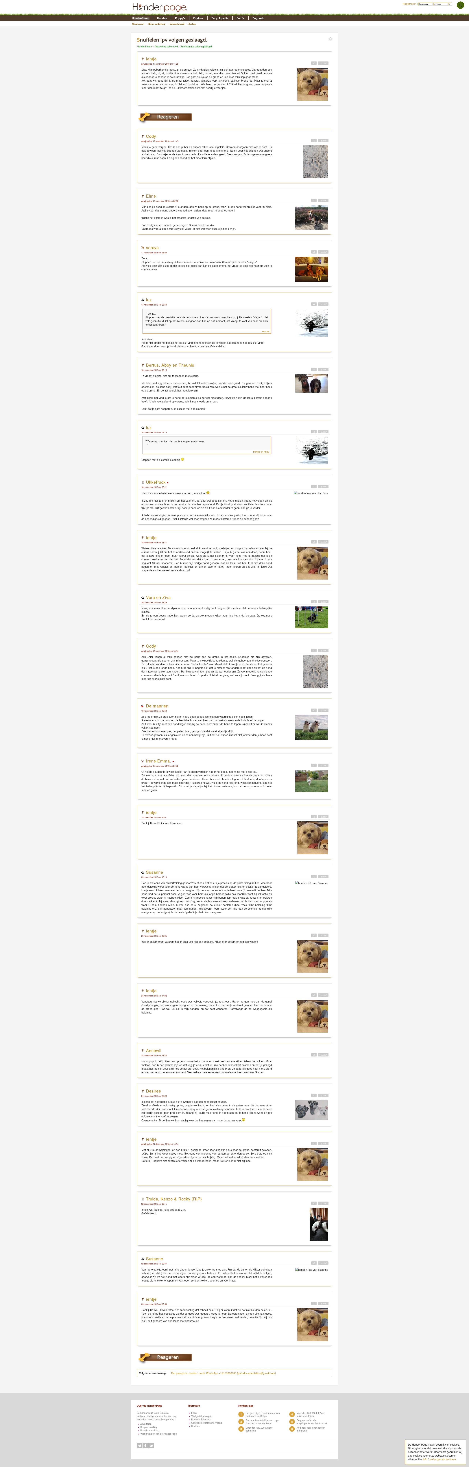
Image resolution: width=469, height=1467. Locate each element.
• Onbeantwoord (176, 23)
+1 (314, 369)
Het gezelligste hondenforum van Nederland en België (263, 1414)
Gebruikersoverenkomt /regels (206, 1422)
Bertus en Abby (261, 451)
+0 (314, 63)
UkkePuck (156, 482)
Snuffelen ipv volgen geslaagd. (197, 46)
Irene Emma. (159, 761)
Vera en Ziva (158, 597)
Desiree (153, 1091)
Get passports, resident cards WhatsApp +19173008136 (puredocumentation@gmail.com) (223, 1373)
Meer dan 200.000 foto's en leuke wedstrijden (311, 1414)
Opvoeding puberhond (166, 46)
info (425, 1459)
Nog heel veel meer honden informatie (311, 1429)
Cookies (195, 1426)
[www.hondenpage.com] (160, 13)
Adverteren (146, 1423)
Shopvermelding (148, 1427)
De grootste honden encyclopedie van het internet (312, 1422)
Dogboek (258, 18)
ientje (151, 58)
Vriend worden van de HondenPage (158, 1433)
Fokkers (198, 18)
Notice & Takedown (201, 1419)
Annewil (153, 1050)
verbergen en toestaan (442, 1459)
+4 (314, 304)
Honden (162, 18)
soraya (152, 247)
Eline (151, 196)
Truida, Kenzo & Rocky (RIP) (174, 1199)
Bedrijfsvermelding (149, 1430)
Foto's (240, 18)
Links (194, 1412)
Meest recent (138, 23)
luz (149, 299)
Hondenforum (140, 18)
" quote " (323, 63)
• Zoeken (191, 23)
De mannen (157, 706)
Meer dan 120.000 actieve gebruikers (259, 1429)
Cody (151, 136)
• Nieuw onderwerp (156, 23)
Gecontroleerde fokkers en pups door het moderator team (262, 1422)
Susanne (154, 872)
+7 (314, 251)
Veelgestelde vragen (201, 1416)
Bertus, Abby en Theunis (170, 365)
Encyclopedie (219, 18)
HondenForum (144, 46)
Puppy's (180, 18)
